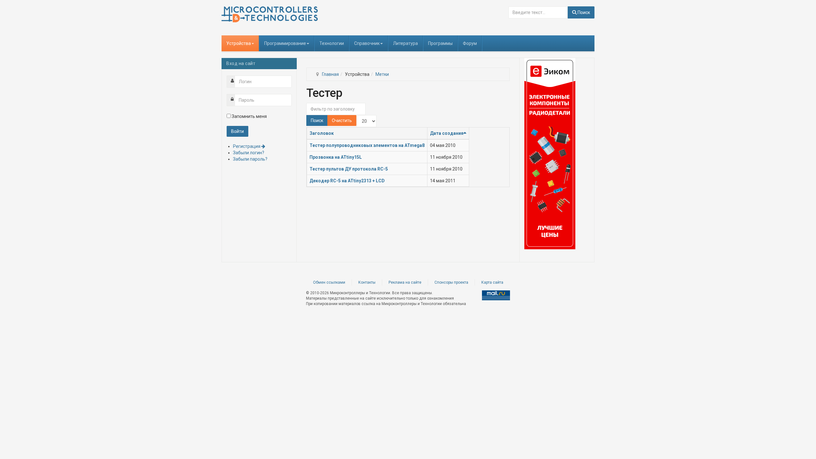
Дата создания (446, 133)
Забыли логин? (248, 152)
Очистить (342, 120)
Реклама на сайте (405, 282)
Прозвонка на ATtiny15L (336, 157)
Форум (470, 43)
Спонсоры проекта (451, 282)
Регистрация (247, 146)
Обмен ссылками (329, 282)
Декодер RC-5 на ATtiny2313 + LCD (347, 180)
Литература (405, 43)
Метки (382, 74)
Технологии (331, 43)
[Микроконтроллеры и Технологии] (270, 14)
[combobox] (538, 12)
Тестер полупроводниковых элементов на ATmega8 (367, 145)
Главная (330, 74)
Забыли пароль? (250, 159)
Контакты (366, 282)
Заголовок (322, 133)
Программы (440, 43)
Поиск (583, 12)
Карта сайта (492, 282)
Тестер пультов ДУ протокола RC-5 (349, 168)
